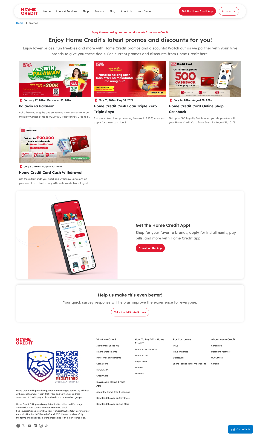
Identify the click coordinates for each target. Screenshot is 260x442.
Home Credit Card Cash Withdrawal (50, 172)
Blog (112, 11)
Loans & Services (66, 11)
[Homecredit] (24, 343)
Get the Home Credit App (197, 11)
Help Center (144, 11)
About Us (126, 11)
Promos (99, 11)
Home (47, 11)
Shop (86, 11)
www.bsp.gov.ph (73, 397)
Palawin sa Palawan (36, 106)
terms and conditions (31, 417)
